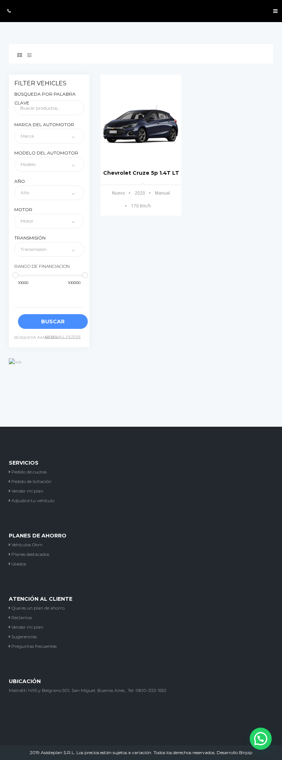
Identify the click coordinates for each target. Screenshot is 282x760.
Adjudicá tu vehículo (32, 500)
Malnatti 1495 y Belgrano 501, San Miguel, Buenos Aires (66, 690)
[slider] (15, 275)
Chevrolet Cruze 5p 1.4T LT (141, 173)
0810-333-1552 (150, 690)
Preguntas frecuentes (33, 646)
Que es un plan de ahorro (37, 608)
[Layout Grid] (19, 55)
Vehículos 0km (26, 544)
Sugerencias (23, 636)
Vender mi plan (26, 491)
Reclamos (21, 617)
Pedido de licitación (30, 481)
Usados (18, 564)
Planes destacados (29, 554)
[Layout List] (29, 55)
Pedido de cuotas (28, 472)
